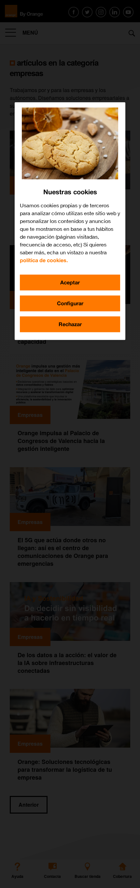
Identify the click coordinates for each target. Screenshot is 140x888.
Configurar (70, 303)
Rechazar (70, 324)
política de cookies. (44, 260)
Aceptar (70, 282)
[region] (70, 221)
